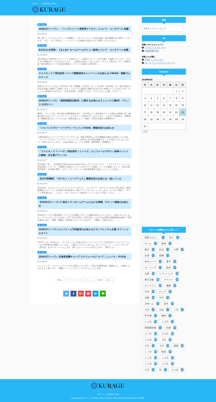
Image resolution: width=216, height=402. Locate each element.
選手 (171, 261)
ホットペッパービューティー (160, 62)
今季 (179, 249)
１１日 (151, 321)
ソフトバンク (169, 273)
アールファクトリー (155, 47)
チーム (151, 243)
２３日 (167, 363)
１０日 (167, 357)
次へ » (110, 280)
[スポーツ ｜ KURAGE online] (95, 294)
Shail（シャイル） (154, 59)
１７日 (151, 351)
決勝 (150, 297)
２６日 (151, 339)
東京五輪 (152, 279)
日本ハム (152, 303)
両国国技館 (153, 327)
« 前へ (59, 280)
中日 (164, 297)
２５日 (167, 333)
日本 (150, 291)
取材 (166, 351)
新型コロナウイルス (155, 237)
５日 (150, 345)
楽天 (169, 303)
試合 (164, 249)
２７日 (151, 333)
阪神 (166, 243)
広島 (150, 273)
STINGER (140, 398)
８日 (150, 369)
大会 (164, 309)
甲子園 (151, 315)
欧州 (171, 267)
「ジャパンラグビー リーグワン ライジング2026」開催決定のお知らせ (76, 127)
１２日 (151, 363)
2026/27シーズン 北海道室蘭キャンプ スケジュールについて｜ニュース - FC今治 (82, 256)
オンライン (153, 285)
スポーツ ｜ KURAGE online (108, 394)
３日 (164, 345)
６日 (150, 309)
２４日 (177, 369)
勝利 (166, 315)
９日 (166, 339)
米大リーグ (153, 261)
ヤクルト (171, 279)
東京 (150, 249)
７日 (179, 309)
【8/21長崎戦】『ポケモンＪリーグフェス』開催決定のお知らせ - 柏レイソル (80, 178)
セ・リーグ (153, 267)
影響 (164, 255)
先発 (150, 255)
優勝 (171, 285)
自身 (171, 327)
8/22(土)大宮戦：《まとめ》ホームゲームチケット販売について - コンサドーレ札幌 (83, 49)
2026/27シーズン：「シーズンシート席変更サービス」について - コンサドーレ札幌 (84, 28)
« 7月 (145, 131)
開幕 (179, 345)
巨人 (174, 237)
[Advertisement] (164, 179)
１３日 (167, 321)
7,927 (100, 280)
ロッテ (165, 291)
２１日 (151, 357)
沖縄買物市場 (152, 50)
